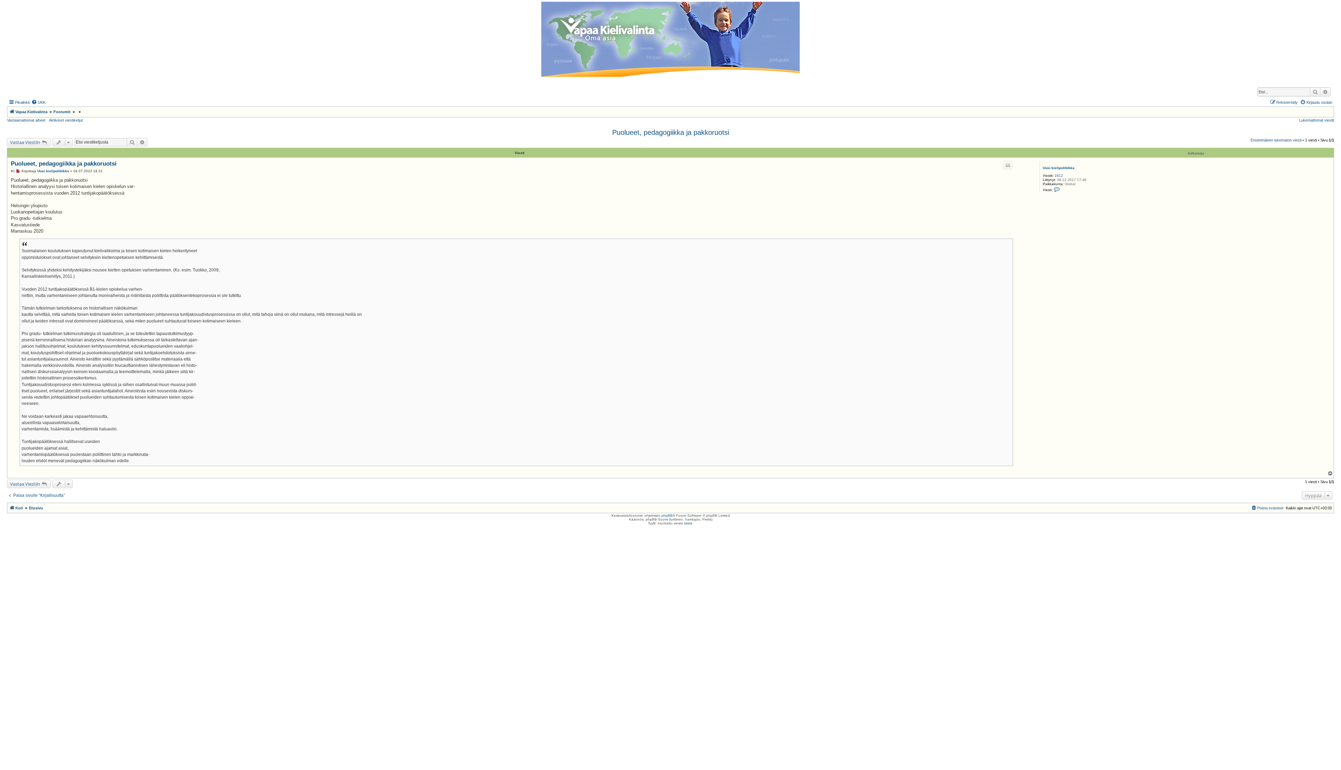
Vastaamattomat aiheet (26, 120)
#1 (13, 171)
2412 (1059, 175)
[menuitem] (38, 102)
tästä (688, 523)
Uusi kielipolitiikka (1059, 168)
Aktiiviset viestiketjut (66, 120)
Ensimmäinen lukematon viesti (1276, 140)
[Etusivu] (670, 39)
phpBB (667, 515)
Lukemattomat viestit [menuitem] (1316, 120)
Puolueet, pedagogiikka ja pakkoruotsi (670, 132)
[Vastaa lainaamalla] (1007, 165)
